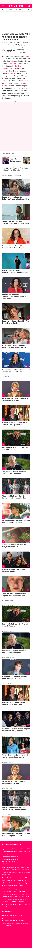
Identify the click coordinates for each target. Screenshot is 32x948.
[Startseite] (16, 6)
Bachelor (13, 64)
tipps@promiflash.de (12, 170)
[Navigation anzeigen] (3, 6)
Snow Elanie (12, 73)
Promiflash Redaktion (21, 42)
